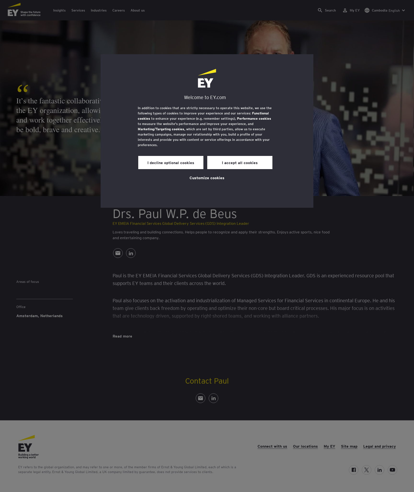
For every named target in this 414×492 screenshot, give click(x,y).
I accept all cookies (240, 162)
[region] (207, 131)
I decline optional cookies (170, 162)
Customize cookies (207, 177)
